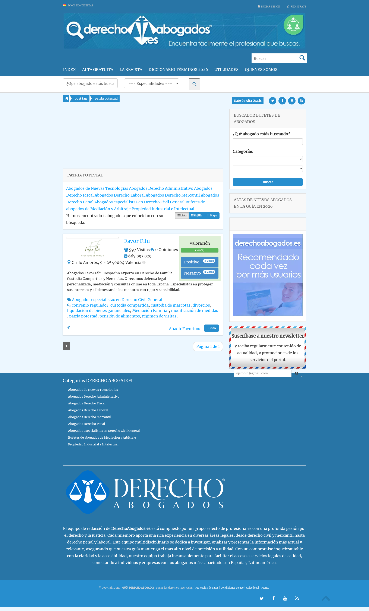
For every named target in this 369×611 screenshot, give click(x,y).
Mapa (213, 215)
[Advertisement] (143, 139)
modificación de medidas (194, 310)
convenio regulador (90, 305)
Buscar (268, 182)
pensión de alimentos (120, 316)
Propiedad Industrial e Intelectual (163, 208)
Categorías (243, 151)
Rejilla (197, 215)
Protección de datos (206, 587)
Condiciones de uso (232, 587)
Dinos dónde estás (80, 5)
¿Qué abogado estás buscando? (261, 133)
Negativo (199, 273)
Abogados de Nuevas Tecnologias (97, 188)
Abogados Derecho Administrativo (161, 188)
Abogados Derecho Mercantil (173, 195)
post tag (81, 98)
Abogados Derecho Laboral (120, 195)
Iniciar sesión (270, 6)
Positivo (199, 261)
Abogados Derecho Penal (86, 424)
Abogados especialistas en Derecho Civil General (139, 202)
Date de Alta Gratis (248, 101)
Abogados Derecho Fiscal (86, 403)
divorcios (201, 305)
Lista (183, 215)
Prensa (265, 587)
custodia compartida (129, 305)
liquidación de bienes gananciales (98, 310)
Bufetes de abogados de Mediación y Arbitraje (102, 437)
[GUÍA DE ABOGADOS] (184, 48)
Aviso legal (252, 587)
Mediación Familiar (150, 310)
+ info (211, 328)
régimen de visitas (159, 316)
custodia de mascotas (170, 305)
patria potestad (106, 98)
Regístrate (298, 6)
